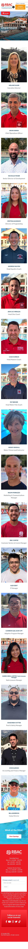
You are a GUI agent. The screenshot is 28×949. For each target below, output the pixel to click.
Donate (6, 13)
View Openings (14, 836)
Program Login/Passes (20, 7)
